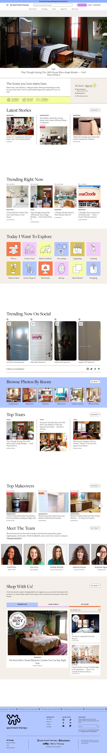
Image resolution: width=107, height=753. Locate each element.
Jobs (8, 745)
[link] (53, 73)
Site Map (48, 727)
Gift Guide (85, 604)
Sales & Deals (54, 604)
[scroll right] (100, 129)
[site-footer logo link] (10, 740)
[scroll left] (6, 129)
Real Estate (10, 210)
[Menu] (7, 5)
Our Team (49, 719)
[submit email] (97, 726)
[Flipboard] (70, 726)
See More (94, 586)
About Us (48, 722)
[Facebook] (95, 369)
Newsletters (81, 93)
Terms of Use (85, 731)
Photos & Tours (33, 9)
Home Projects (44, 115)
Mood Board (81, 89)
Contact (48, 724)
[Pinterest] (98, 369)
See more (94, 110)
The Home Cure (82, 96)
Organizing (57, 210)
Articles (54, 9)
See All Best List (75, 610)
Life (72, 634)
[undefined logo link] (19, 5)
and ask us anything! (14, 538)
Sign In (88, 85)
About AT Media (11, 743)
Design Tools (64, 9)
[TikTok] (91, 369)
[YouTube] (63, 726)
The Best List (22, 604)
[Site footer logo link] (26, 721)
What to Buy (75, 9)
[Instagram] (87, 369)
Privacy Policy (93, 731)
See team (94, 528)
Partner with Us (11, 748)
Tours (53, 69)
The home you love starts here (15, 709)
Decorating (44, 9)
